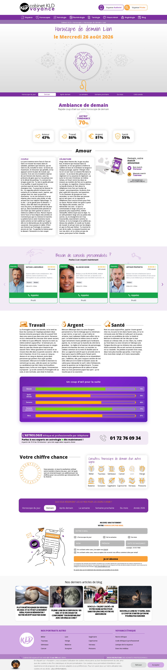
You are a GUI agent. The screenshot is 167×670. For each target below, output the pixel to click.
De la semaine (111, 537)
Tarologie (96, 17)
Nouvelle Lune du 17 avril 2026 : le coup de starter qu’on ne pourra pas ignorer (135, 613)
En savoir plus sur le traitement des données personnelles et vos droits (96, 570)
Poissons (92, 648)
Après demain (66, 508)
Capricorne (93, 641)
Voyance (28, 17)
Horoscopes (44, 17)
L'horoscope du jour (84, 537)
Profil (33, 300)
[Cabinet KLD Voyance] (37, 7)
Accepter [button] (156, 665)
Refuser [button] (138, 665)
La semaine (84, 508)
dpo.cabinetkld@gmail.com (102, 566)
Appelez (35, 295)
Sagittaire (93, 637)
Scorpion (68, 648)
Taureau (44, 641)
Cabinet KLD (66, 22)
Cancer (43, 648)
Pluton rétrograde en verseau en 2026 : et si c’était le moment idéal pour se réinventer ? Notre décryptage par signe (32, 611)
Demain (50, 508)
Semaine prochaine (104, 508)
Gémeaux (44, 645)
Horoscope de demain (92, 22)
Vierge (67, 641)
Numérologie (79, 17)
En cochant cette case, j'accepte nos (92, 550)
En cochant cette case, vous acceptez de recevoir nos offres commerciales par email (107, 552)
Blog (144, 17)
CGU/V (105, 550)
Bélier (43, 637)
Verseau (92, 645)
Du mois (124, 508)
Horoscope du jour (31, 508)
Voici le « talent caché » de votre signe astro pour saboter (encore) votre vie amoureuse (100, 610)
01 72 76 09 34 (125, 438)
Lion (66, 637)
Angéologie (130, 17)
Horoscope (77, 22)
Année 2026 (139, 508)
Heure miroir (112, 17)
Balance (68, 645)
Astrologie (61, 17)
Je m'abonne (110, 558)
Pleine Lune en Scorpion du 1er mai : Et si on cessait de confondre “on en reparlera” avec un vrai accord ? (66, 614)
